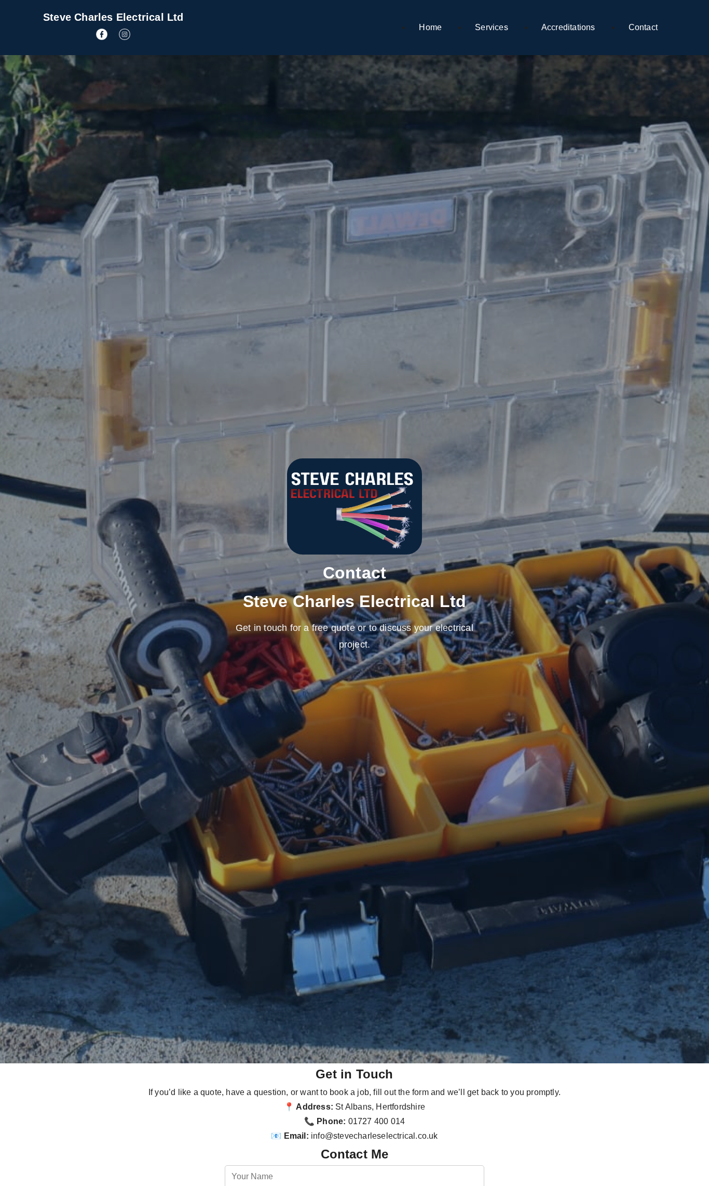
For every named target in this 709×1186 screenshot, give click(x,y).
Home (430, 27)
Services (491, 27)
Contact (643, 27)
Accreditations (568, 27)
